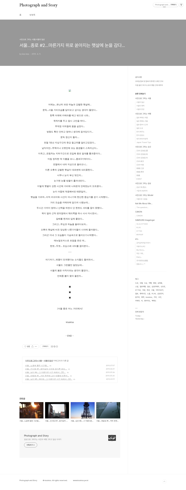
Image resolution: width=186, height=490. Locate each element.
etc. (137, 239)
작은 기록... (140, 253)
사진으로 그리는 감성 (143, 183)
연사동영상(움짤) (142, 261)
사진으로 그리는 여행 (143, 114)
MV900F (139, 235)
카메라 (137, 301)
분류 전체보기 (140, 94)
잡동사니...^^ (140, 264)
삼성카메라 (155, 287)
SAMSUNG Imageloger (145, 220)
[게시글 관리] (36, 346)
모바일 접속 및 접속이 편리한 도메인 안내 (149, 81)
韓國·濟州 (140, 172)
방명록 (32, 15)
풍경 (154, 283)
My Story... (140, 250)
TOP (164, 481)
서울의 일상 (48, 360)
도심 (145, 283)
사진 (159, 297)
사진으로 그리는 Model (144, 195)
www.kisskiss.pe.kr (81, 480)
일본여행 (143, 287)
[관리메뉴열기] (181, 5)
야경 (143, 290)
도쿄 (136, 283)
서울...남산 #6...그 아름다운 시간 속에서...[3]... (45, 372)
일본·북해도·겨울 (142, 121)
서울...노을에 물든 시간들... (36, 365)
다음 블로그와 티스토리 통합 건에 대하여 (149, 85)
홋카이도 (147, 301)
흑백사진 (143, 294)
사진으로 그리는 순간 (143, 147)
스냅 (136, 287)
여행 (150, 283)
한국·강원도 (140, 135)
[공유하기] (32, 346)
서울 (152, 290)
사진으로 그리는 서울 (33, 360)
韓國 (138, 175)
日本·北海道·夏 (142, 151)
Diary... (139, 257)
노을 (148, 294)
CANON (138, 212)
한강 (148, 290)
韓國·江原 (140, 168)
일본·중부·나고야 (142, 125)
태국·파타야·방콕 (142, 139)
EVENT (139, 179)
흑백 (142, 297)
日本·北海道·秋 (142, 154)
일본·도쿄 (139, 128)
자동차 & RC (140, 246)
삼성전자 (160, 294)
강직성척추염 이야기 (143, 243)
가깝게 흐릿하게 (141, 191)
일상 (148, 287)
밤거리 (137, 297)
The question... (142, 207)
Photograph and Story (38, 5)
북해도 (154, 301)
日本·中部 (140, 165)
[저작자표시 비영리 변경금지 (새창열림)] (54, 346)
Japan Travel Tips (143, 142)
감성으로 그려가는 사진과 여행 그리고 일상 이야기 (42, 439)
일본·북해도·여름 (142, 118)
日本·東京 (140, 161)
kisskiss (149, 297)
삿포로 (163, 287)
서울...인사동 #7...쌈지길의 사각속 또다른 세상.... (46, 369)
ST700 (139, 231)
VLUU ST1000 (142, 224)
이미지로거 (159, 290)
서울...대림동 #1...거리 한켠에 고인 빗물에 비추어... (47, 376)
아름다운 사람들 (141, 199)
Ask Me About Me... (144, 203)
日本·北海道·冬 (142, 158)
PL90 (138, 227)
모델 (141, 283)
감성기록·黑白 (141, 187)
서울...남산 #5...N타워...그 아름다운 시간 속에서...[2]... (48, 379)
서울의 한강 (140, 109)
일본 (136, 294)
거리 (155, 297)
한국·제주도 (140, 132)
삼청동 (160, 283)
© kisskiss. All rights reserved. (55, 480)
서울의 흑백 (140, 106)
